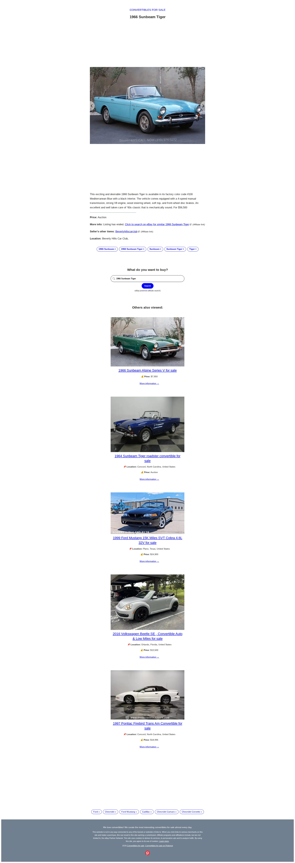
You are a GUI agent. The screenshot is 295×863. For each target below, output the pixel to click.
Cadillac (146, 811)
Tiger (192, 249)
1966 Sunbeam (106, 249)
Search (147, 286)
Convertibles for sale (147, 9)
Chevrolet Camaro (166, 811)
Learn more (164, 841)
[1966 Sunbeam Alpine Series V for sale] (147, 365)
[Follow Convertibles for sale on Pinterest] (147, 854)
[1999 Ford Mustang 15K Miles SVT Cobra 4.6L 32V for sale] (147, 533)
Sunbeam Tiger (174, 249)
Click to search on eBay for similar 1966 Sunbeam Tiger (157, 224)
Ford (95, 811)
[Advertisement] (147, 43)
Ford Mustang (128, 811)
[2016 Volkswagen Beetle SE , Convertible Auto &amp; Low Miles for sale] (147, 629)
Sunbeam (154, 249)
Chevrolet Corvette (191, 811)
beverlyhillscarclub (126, 231)
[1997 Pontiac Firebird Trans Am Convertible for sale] (147, 718)
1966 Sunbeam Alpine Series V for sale (147, 370)
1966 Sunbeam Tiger (131, 249)
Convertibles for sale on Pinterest (159, 846)
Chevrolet (109, 811)
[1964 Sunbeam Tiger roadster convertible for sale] (147, 451)
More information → (149, 383)
